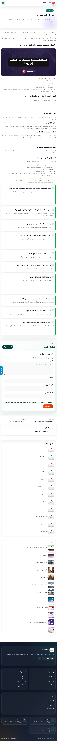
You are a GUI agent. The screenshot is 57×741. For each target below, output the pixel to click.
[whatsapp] (43, 658)
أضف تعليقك (7, 347)
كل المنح (50, 676)
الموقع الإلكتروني (49, 393)
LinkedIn (37, 431)
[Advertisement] (28, 106)
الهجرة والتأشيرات (50, 10)
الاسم (51, 377)
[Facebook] (52, 658)
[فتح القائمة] (3, 3)
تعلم (48, 662)
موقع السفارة (41, 78)
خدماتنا (23, 678)
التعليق (51, 361)
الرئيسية (52, 662)
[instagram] (39, 658)
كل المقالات (50, 684)
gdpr (9, 738)
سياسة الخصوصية (21, 681)
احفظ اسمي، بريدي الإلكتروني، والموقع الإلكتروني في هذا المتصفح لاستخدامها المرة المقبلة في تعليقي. (29, 402)
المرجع (51, 711)
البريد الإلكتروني (49, 385)
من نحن (50, 700)
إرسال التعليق (47, 406)
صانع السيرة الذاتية (20, 686)
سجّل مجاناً (22, 676)
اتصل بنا (22, 684)
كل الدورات (50, 681)
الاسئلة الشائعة (4, 738)
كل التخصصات (49, 686)
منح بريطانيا (50, 703)
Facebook (46, 431)
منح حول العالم (49, 708)
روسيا (44, 662)
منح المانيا (50, 705)
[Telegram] (48, 658)
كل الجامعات (50, 678)
